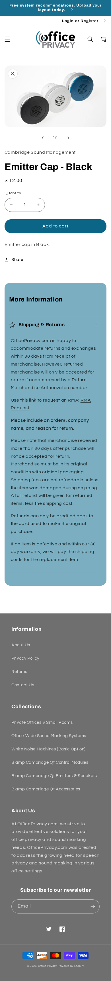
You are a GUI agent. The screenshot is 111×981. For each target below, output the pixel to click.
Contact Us (22, 685)
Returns (19, 672)
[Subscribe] (92, 906)
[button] (7, 39)
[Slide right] (68, 138)
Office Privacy (47, 966)
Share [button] (17, 260)
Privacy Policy (25, 658)
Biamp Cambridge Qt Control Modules (49, 762)
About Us (20, 645)
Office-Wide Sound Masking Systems (48, 736)
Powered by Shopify (71, 966)
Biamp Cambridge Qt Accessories (45, 789)
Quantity (13, 193)
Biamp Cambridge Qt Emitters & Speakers (54, 776)
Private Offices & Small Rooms (42, 722)
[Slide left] (42, 138)
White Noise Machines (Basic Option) (48, 749)
